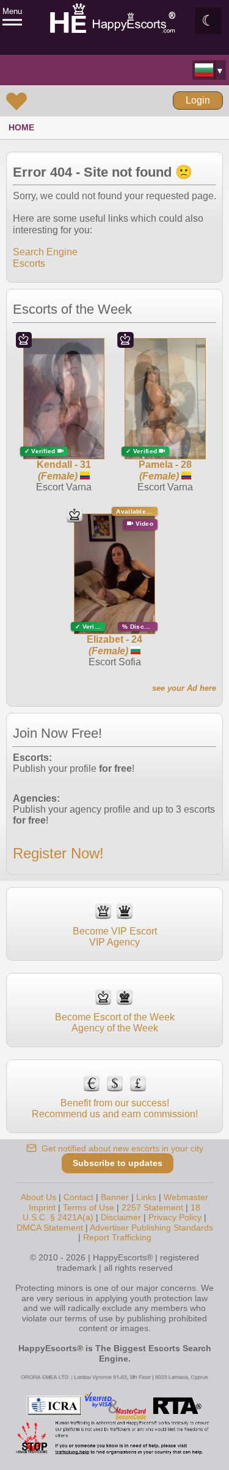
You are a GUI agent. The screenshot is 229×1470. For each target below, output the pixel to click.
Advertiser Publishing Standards (151, 1227)
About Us (38, 1197)
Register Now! (58, 853)
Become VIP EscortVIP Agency (115, 936)
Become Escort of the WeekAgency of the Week (115, 1022)
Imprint (42, 1207)
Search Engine (45, 252)
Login (198, 100)
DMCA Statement (49, 1227)
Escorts (29, 263)
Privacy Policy (175, 1217)
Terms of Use (88, 1207)
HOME (21, 127)
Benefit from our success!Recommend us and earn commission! (115, 1108)
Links (146, 1197)
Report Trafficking (117, 1237)
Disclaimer (121, 1217)
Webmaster (186, 1197)
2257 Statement (152, 1207)
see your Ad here (184, 688)
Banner (115, 1197)
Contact (78, 1197)
